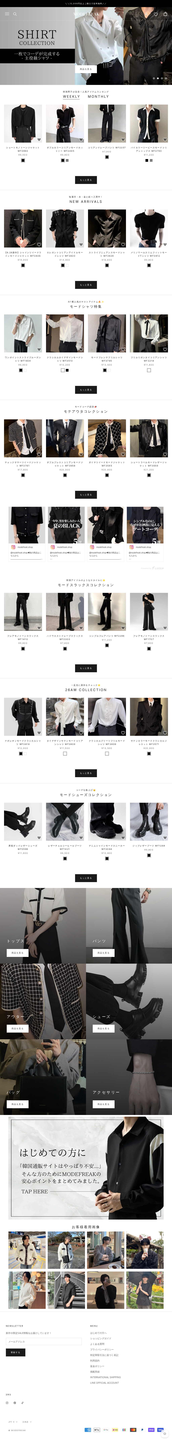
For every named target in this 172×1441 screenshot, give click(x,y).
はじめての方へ (98, 1332)
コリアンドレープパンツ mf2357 (107, 147)
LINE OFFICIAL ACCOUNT (104, 1382)
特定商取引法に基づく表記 (104, 1355)
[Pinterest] (15, 1403)
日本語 (26, 1422)
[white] (67, 265)
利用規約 (95, 1360)
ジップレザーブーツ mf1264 (149, 845)
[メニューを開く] (7, 13)
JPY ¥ (11, 1422)
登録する (15, 1352)
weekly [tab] (71, 96)
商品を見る (86, 69)
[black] (23, 160)
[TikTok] (22, 1403)
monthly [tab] (98, 96)
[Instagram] (7, 1403)
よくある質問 (97, 1343)
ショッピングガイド (100, 1338)
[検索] (15, 14)
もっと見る (86, 180)
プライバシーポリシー (102, 1349)
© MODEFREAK (17, 1430)
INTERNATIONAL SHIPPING (105, 1377)
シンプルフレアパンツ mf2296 (107, 636)
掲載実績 (95, 1371)
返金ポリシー (97, 1366)
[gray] (67, 160)
